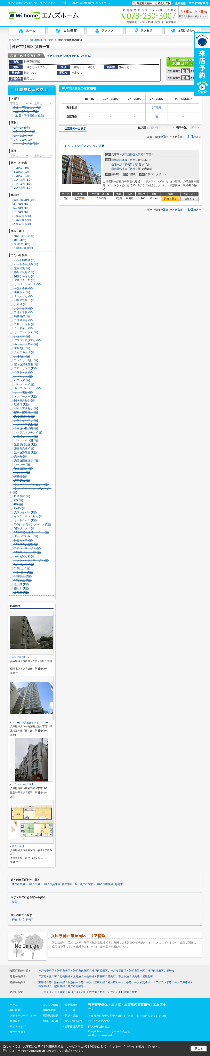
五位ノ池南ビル (20, 657)
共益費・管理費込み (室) (28, 115)
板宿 (132, 159)
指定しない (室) (23, 236)
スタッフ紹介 (50, 1004)
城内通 (136, 976)
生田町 (53, 976)
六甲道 (93, 991)
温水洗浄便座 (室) (25, 452)
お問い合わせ (50, 1020)
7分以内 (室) (21, 175)
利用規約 (15, 1020)
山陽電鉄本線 (119, 159)
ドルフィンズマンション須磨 (84, 146)
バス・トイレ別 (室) (26, 440)
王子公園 (59, 991)
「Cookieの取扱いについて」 (42, 1050)
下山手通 (123, 976)
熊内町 (112, 976)
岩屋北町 (147, 976)
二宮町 (42, 976)
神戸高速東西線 (95, 982)
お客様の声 (49, 1010)
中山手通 (89, 976)
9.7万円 (156, 107)
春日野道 (73, 991)
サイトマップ (18, 1026)
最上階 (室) (21, 584)
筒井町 (101, 976)
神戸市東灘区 (20, 884)
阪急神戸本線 (76, 982)
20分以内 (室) (22, 187)
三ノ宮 (42, 991)
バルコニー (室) (23, 384)
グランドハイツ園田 (23, 784)
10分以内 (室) (22, 179)
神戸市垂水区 (88, 884)
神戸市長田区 (70, 884)
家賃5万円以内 (73, 1020)
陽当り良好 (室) (23, 272)
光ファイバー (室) (25, 512)
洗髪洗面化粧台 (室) (26, 460)
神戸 (83, 991)
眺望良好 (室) (22, 316)
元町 (113, 991)
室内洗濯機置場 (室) (26, 364)
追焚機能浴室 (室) (25, 444)
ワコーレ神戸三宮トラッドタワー (30, 722)
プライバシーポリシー (23, 1015)
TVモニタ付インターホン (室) (32, 524)
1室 (156, 116)
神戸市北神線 (76, 986)
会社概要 (15, 1010)
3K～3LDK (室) (23, 139)
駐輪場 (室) (21, 404)
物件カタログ (18, 1032)
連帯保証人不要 (74, 1026)
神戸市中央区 (105, 884)
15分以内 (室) (22, 183)
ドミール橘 (18, 846)
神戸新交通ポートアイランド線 (153, 982)
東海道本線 (45, 982)
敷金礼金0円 (72, 1004)
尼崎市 (119, 884)
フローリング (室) (25, 368)
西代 (132, 168)
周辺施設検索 (50, 1015)
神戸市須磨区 (127, 154)
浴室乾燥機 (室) (23, 448)
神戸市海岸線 (182, 982)
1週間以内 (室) (23, 248)
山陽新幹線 (58, 986)
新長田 (129, 164)
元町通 (77, 976)
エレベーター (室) (25, 396)
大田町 (139, 154)
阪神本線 (59, 982)
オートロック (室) (25, 520)
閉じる (199, 1048)
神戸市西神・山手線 (120, 982)
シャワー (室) (22, 464)
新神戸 (104, 991)
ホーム (14, 1004)
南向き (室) (21, 588)
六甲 (134, 991)
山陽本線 (116, 164)
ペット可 (70, 1010)
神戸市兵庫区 (52, 884)
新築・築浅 (71, 1015)
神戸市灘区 (36, 884)
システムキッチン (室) (27, 432)
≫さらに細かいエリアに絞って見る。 (70, 55)
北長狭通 (65, 976)
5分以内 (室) (21, 171)
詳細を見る (170, 198)
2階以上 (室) (21, 568)
